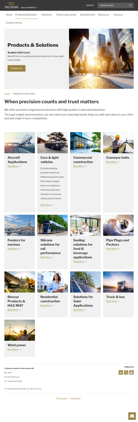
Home (7, 94)
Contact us (16, 68)
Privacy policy (62, 398)
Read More (13, 166)
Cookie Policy (75, 398)
